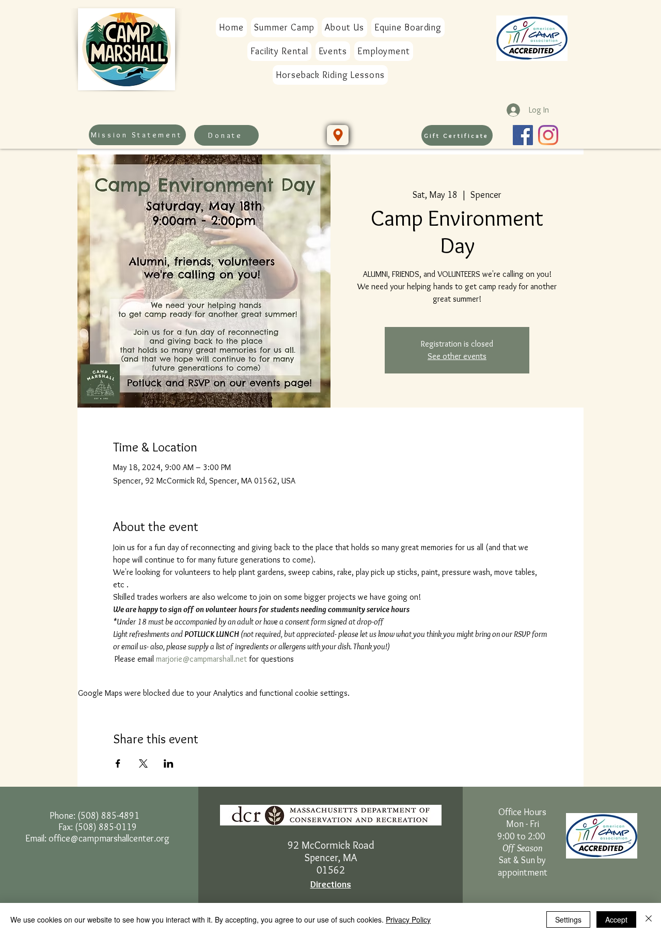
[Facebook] (523, 135)
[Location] (338, 135)
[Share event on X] (143, 763)
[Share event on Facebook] (118, 763)
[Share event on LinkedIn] (169, 763)
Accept (616, 919)
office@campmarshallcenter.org (109, 838)
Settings (568, 919)
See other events (457, 356)
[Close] (648, 919)
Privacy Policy (408, 919)
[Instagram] (548, 135)
